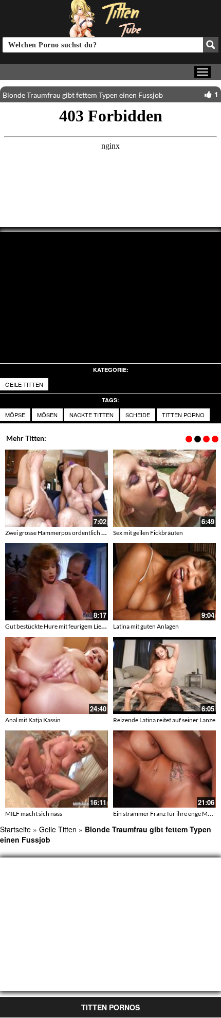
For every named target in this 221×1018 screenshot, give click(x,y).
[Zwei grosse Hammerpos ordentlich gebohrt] (56, 488)
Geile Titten (24, 384)
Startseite (15, 829)
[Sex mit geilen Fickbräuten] (164, 488)
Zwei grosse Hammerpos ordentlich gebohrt (64, 533)
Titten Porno (183, 414)
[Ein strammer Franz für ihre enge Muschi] (164, 769)
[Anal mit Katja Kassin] (56, 675)
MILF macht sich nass (33, 813)
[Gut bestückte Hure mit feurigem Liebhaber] (56, 581)
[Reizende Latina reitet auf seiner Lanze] (164, 675)
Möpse (15, 414)
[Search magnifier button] (210, 44)
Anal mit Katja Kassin (33, 720)
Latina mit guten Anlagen (146, 626)
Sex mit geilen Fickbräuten (148, 533)
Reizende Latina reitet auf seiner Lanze (164, 720)
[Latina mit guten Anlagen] (164, 581)
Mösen (47, 414)
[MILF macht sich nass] (56, 769)
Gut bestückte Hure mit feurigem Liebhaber (63, 626)
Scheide (137, 414)
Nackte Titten (91, 414)
